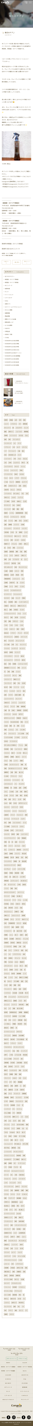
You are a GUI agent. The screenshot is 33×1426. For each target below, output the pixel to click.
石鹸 (5, 710)
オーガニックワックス (19, 1047)
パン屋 (6, 482)
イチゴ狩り (17, 737)
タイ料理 (26, 1097)
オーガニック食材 (8, 1279)
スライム (13, 1194)
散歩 (18, 629)
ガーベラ (6, 1174)
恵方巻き (13, 942)
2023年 (23, 683)
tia (26, 1128)
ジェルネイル (16, 462)
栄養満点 (19, 1271)
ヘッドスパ (12, 691)
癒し (5, 602)
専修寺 (13, 834)
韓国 (16, 1074)
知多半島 (14, 563)
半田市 (5, 764)
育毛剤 (17, 575)
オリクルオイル (22, 1240)
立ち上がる (6, 1128)
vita (23, 1128)
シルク (25, 532)
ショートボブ (19, 431)
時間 (10, 822)
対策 (5, 1120)
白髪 (20, 485)
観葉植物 (17, 1190)
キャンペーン (23, 644)
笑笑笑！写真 (8, 334)
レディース (6, 1264)
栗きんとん (13, 605)
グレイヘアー (19, 698)
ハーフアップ (7, 1109)
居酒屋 (11, 853)
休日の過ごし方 (12, 455)
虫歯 (13, 927)
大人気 (24, 501)
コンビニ (15, 1178)
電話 (27, 1190)
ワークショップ (15, 818)
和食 (22, 764)
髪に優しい (6, 1206)
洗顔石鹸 (20, 1020)
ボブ (20, 424)
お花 (20, 1078)
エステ (14, 1120)
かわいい (10, 981)
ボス (23, 578)
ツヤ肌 (11, 1054)
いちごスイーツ (7, 679)
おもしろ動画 (7, 1113)
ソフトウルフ (7, 993)
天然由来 (13, 1267)
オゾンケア (6, 1283)
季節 (12, 1140)
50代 (12, 1264)
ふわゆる (23, 540)
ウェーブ (12, 482)
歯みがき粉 (19, 931)
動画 (27, 1004)
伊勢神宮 (19, 710)
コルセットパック (16, 915)
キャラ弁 (25, 1070)
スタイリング (15, 807)
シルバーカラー (24, 834)
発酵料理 (18, 1275)
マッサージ (14, 1004)
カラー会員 (6, 644)
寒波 (11, 687)
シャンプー (24, 528)
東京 (10, 803)
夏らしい (25, 753)
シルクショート (16, 578)
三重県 (24, 787)
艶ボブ (13, 753)
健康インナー (16, 1116)
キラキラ (6, 1190)
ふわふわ (15, 714)
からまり (6, 1236)
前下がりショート (23, 803)
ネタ (14, 1113)
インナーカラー (7, 458)
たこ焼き (6, 776)
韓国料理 (6, 575)
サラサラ (11, 695)
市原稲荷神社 (7, 578)
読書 (13, 671)
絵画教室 (6, 857)
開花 (11, 985)
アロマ (19, 458)
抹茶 (5, 923)
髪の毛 (22, 656)
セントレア (17, 652)
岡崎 (5, 799)
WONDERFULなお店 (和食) (12, 340)
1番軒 (22, 1190)
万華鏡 (5, 586)
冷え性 (21, 1248)
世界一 (5, 1054)
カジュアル (6, 834)
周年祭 (24, 884)
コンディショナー (15, 880)
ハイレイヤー (7, 1051)
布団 (10, 664)
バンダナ (22, 586)
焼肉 (5, 1066)
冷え (16, 1209)
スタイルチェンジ (8, 784)
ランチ (19, 455)
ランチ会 (19, 753)
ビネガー (22, 826)
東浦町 (5, 873)
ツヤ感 (5, 1209)
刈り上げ (26, 633)
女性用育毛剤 (22, 1233)
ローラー (14, 1252)
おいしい (13, 489)
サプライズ (17, 660)
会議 (5, 907)
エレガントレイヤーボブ (9, 865)
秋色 (16, 567)
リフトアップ (7, 1016)
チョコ (19, 613)
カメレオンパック (13, 1240)
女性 (16, 420)
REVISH (6, 741)
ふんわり (14, 497)
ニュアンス (20, 497)
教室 (18, 706)
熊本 (16, 888)
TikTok (6, 1132)
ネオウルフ (15, 621)
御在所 (19, 865)
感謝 (5, 1093)
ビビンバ (19, 923)
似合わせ (17, 555)
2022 (27, 493)
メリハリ (15, 811)
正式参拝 (25, 710)
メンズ (22, 725)
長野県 (10, 1163)
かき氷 (12, 532)
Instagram (12, 1132)
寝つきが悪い (20, 1008)
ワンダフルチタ (13, 1070)
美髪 (5, 768)
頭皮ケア (21, 1217)
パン (16, 784)
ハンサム (12, 513)
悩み (5, 1310)
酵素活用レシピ (9, 322)
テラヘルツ (6, 1252)
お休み (12, 904)
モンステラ (21, 784)
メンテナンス (7, 714)
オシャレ (15, 675)
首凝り (21, 935)
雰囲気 (5, 1314)
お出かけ (7, 328)
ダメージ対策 (7, 1295)
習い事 (12, 857)
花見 (5, 1020)
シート (24, 973)
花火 (23, 493)
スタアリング (7, 1256)
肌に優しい (21, 1209)
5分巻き (18, 505)
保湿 (22, 950)
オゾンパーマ (17, 253)
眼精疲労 (26, 1012)
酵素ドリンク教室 (23, 977)
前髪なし (19, 501)
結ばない (18, 756)
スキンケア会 (7, 1116)
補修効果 (14, 1147)
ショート (6, 424)
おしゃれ (24, 958)
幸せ (5, 822)
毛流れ (24, 485)
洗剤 (12, 540)
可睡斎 (14, 1024)
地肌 (5, 977)
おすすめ (21, 435)
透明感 (12, 756)
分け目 (19, 1298)
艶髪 (5, 431)
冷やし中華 (25, 1144)
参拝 (22, 575)
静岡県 (15, 1000)
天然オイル (6, 1202)
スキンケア (6, 927)
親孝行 (12, 1097)
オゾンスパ (6, 1171)
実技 (26, 513)
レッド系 (25, 900)
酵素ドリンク (17, 679)
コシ (10, 954)
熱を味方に (21, 1302)
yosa (10, 1120)
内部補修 (6, 1267)
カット (7, 291)
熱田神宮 (19, 1155)
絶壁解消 (18, 482)
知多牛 (21, 1244)
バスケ (20, 1000)
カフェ (5, 555)
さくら (26, 722)
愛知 (14, 1229)
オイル (12, 919)
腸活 (18, 509)
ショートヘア (7, 675)
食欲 (14, 1271)
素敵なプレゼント (22, 605)
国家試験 (12, 551)
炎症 (21, 969)
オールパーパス (11, 884)
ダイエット (6, 973)
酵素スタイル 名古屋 (10, 319)
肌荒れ (15, 989)
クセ (17, 729)
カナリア (17, 1066)
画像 (5, 1163)
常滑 (22, 571)
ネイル (10, 1093)
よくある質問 (8, 325)
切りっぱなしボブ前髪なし (10, 745)
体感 (24, 1229)
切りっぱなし (16, 493)
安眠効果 (15, 1035)
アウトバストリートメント (10, 1260)
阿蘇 (12, 888)
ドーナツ (18, 919)
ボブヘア (25, 536)
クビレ (5, 791)
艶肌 (27, 1124)
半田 (11, 760)
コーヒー (6, 1225)
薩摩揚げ (6, 772)
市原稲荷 (24, 838)
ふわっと (6, 706)
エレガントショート (14, 764)
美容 (26, 1101)
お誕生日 (22, 1089)
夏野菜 (20, 532)
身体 (24, 954)
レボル (5, 1182)
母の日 (25, 1062)
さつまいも (24, 1194)
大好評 (24, 989)
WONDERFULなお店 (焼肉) (12, 359)
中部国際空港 (12, 923)
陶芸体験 (17, 873)
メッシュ (23, 466)
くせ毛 (20, 1260)
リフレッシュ (7, 1287)
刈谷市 (12, 575)
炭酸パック (6, 915)
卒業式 (23, 598)
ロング (18, 447)
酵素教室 (26, 431)
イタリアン (25, 849)
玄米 (22, 857)
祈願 (24, 1155)
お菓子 (22, 629)
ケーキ (14, 900)
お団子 (20, 544)
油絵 (16, 842)
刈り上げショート (8, 636)
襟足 (22, 722)
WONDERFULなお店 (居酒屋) (12, 356)
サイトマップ (25, 1399)
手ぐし (14, 799)
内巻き (16, 474)
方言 (26, 981)
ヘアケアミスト (19, 1264)
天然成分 (16, 609)
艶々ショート (18, 536)
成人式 (5, 687)
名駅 (21, 791)
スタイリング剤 (21, 869)
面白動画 (19, 1198)
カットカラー (19, 1097)
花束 (5, 621)
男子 (25, 1000)
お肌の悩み (21, 1174)
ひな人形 (19, 1213)
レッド (22, 687)
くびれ (21, 621)
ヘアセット (13, 1043)
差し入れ (21, 772)
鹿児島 (25, 768)
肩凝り (18, 1236)
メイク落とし (7, 1024)
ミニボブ (22, 582)
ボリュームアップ (20, 640)
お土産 (5, 795)
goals (21, 1202)
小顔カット (23, 555)
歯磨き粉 (11, 1089)
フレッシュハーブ (8, 1144)
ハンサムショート (15, 516)
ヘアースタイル (7, 493)
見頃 (19, 985)
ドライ (19, 1182)
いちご (14, 1020)
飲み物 (13, 973)
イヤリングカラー (8, 656)
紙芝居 (24, 923)
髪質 (15, 1306)
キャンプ (18, 598)
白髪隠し (11, 958)
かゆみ (16, 969)
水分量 (22, 1279)
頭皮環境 (15, 1295)
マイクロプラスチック (16, 590)
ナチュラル (14, 544)
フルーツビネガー (17, 822)
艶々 (5, 640)
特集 (5, 962)
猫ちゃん (24, 1159)
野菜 (26, 857)
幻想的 (15, 1136)
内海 (19, 563)
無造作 (5, 513)
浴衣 (5, 520)
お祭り (12, 830)
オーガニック (7, 505)
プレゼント (6, 753)
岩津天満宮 (21, 1221)
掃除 (16, 1221)
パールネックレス (8, 1221)
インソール (16, 687)
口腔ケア (13, 1236)
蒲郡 (17, 551)
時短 (18, 1051)
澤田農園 (20, 1082)
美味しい (26, 544)
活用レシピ (15, 877)
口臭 (25, 931)
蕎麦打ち (6, 1086)
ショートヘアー (14, 470)
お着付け (17, 911)
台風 (13, 598)
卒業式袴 (19, 718)
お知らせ (18, 904)
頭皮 (14, 547)
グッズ (18, 1194)
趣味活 (17, 857)
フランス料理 (21, 733)
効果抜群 (6, 919)
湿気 (12, 1225)
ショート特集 (22, 1016)
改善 (10, 799)
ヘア (5, 451)
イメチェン (11, 729)
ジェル (18, 1105)
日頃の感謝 (19, 1062)
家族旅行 (12, 1101)
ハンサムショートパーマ (9, 613)
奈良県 (15, 861)
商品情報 (11, 255)
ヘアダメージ (12, 849)
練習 (18, 834)
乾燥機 (14, 664)
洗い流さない (24, 880)
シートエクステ (7, 946)
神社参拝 (11, 907)
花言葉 (10, 1167)
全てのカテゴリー (10, 276)
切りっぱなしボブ (8, 567)
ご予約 (18, 884)
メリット (24, 667)
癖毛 (21, 795)
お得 (13, 644)
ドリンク (13, 706)
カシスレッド (7, 900)
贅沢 (12, 617)
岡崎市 (16, 1086)
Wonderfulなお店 (15, 722)
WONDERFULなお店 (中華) (12, 347)
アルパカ (16, 1167)
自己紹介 (11, 1066)
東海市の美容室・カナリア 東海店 (12, 244)
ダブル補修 (16, 981)
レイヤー (16, 760)
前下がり (21, 714)
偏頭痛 (20, 1012)
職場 (5, 1240)
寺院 (24, 799)
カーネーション (21, 1163)
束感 (26, 1267)
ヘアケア (17, 478)
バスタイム (6, 1302)
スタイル (12, 1314)
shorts (16, 962)
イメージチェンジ (8, 536)
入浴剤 (5, 571)
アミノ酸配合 (16, 1159)
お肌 (16, 1174)
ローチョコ (6, 818)
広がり (22, 1206)
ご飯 (19, 451)
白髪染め (17, 636)
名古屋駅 (12, 938)
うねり (23, 845)
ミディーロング (19, 830)
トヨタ (5, 985)
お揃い (13, 710)
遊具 (16, 772)
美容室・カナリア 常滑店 (11, 282)
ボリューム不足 (21, 1256)
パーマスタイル (13, 741)
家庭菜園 (6, 1097)
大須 (17, 791)
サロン (26, 435)
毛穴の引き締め (20, 1124)
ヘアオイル (16, 950)
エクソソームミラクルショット (13, 307)
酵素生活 (19, 942)
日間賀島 (24, 1093)
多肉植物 (11, 602)
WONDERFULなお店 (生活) (12, 362)
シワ (22, 1116)
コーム (11, 935)
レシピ (14, 869)
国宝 (11, 725)
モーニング (6, 896)
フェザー (23, 818)
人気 (14, 447)
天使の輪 (6, 532)
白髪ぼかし (6, 1244)
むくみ (16, 965)
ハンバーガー (15, 1244)
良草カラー (23, 253)
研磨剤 (5, 935)
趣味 (26, 935)
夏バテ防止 (6, 1147)
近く (15, 1163)
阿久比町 (24, 853)
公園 (12, 772)
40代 (20, 420)
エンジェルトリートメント (18, 1171)
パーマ (19, 443)
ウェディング (12, 1198)
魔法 (16, 602)
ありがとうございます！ (9, 892)
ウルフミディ (7, 811)
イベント (6, 888)
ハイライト (16, 524)
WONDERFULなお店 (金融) (12, 365)
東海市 (5, 420)
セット (13, 1128)
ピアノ (11, 1209)
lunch (5, 803)
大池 (10, 1020)
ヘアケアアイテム (17, 954)
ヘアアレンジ (7, 447)
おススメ (17, 466)
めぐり (5, 969)
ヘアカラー (13, 633)
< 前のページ (6, 262)
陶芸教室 (6, 787)
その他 (7, 337)
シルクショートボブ (22, 664)
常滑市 (5, 435)
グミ (14, 1109)
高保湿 (13, 1206)
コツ (15, 443)
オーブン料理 (22, 1136)
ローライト (22, 648)
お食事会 (6, 756)
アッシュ (21, 745)
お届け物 (6, 489)
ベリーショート (12, 451)
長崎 (22, 981)
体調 (24, 1271)
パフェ (19, 900)
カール (11, 586)
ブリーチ (17, 656)
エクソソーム (21, 892)
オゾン (5, 691)
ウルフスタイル (19, 1101)
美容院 (18, 1128)
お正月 (15, 803)
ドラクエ (6, 1194)
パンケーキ (24, 737)
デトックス (6, 1124)
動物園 (10, 524)
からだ (16, 907)
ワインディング (7, 443)
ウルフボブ (11, 640)
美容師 (11, 969)
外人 (5, 849)
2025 (22, 927)
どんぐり (6, 590)
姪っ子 (23, 1132)
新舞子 (12, 1027)
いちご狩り (22, 729)
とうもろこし (22, 1287)
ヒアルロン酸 (18, 1054)
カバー (10, 950)
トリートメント (9, 295)
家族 (20, 1070)
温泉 (20, 787)
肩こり (16, 935)
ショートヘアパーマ (8, 698)
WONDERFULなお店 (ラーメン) (13, 353)
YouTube (11, 962)
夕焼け (5, 877)
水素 (12, 1248)
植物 (5, 729)
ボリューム (17, 958)
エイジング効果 (7, 1058)
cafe (10, 559)
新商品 (15, 946)
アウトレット (14, 776)
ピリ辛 (5, 1101)
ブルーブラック (7, 683)
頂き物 (16, 617)
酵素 (22, 509)
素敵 (26, 745)
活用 (20, 989)
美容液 (11, 571)
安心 (19, 1306)
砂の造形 (13, 1062)
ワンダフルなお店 (8, 737)
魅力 (23, 451)
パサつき (12, 795)
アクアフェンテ (18, 1291)
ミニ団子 (6, 1248)
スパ (10, 1008)
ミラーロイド (8, 298)
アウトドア (16, 1058)
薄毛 (18, 1206)
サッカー (6, 1140)
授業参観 (6, 1062)
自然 (24, 1086)
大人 (17, 644)
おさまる (22, 474)
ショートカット (18, 749)
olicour (24, 1198)
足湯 (24, 1120)
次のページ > (27, 262)
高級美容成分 (15, 1202)
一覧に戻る (16, 262)
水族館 (5, 582)
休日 (5, 455)
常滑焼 (11, 873)
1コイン (24, 1236)
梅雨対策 (19, 1113)
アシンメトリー (7, 989)
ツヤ (23, 1306)
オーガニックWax (8, 1291)
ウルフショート (22, 811)
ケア (26, 1310)
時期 (15, 985)
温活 (19, 1120)
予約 (25, 1024)
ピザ (11, 1082)
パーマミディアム (8, 474)
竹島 (21, 551)
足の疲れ (19, 1229)
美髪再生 (6, 942)
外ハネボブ (6, 598)
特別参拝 (20, 1024)
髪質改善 (7, 288)
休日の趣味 (21, 1035)
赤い (12, 1174)
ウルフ (5, 478)
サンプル (6, 1105)
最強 (16, 520)
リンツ (24, 613)
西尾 (25, 551)
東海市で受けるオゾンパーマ (11, 249)
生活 (14, 1051)
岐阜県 (11, 652)
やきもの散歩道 (20, 1039)
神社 (10, 439)
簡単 (5, 485)
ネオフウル (19, 1031)
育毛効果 (25, 1054)
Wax (14, 505)
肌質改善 (23, 706)
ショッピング (22, 702)
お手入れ (19, 489)
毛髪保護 (13, 1105)
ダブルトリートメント (9, 1155)
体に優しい (19, 896)
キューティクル (7, 1306)
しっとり (11, 977)
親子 (15, 1082)
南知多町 (19, 849)
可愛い (21, 470)
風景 (20, 1074)
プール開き (6, 501)
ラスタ (24, 1078)
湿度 (5, 524)
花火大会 (23, 516)
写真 (12, 1190)
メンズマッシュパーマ (23, 997)
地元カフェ (6, 497)
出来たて (18, 1186)
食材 (5, 958)
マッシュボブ (13, 1182)
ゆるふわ (25, 458)
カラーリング (24, 636)
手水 (19, 683)
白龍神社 (6, 815)
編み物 (5, 938)
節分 (24, 691)
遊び (22, 1058)
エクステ (25, 942)
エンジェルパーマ (8, 660)
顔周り (25, 791)
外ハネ (11, 478)
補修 (5, 1198)
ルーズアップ (15, 648)
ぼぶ (5, 1008)
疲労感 (5, 1012)
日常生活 (7, 331)
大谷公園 (15, 993)
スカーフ (19, 691)
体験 (12, 1086)
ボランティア (7, 1229)
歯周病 (17, 927)
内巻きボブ (6, 702)
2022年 (13, 501)
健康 (11, 609)
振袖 (22, 911)
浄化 (5, 1089)
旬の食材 (15, 1287)
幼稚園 (11, 1074)
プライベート (7, 1078)
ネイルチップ (17, 1093)
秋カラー (6, 617)
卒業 (5, 997)
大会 (5, 462)
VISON (21, 807)
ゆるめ (9, 547)
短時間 (23, 915)
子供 (15, 458)
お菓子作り (12, 582)
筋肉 (26, 965)
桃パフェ (17, 1279)
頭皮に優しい (7, 1271)
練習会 (25, 749)
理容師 (5, 551)
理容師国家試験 (19, 513)
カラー (25, 559)
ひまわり (15, 1078)
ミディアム (24, 447)
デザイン (11, 1310)
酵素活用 (6, 880)
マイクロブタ (16, 559)
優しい (5, 609)
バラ (5, 1167)
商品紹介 (22, 962)
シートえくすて (7, 1151)
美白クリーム (25, 919)
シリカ (16, 1248)
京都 (18, 725)
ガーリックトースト (8, 1186)
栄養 (22, 873)
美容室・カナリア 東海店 (7, 253)
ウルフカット (20, 815)
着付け (5, 1070)
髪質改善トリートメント (9, 667)
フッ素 (16, 1089)
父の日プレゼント (13, 485)
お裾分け (6, 605)
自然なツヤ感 (20, 1267)
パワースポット (16, 439)
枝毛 (26, 950)
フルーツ (11, 845)
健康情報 (7, 313)
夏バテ (16, 1140)
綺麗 (10, 621)
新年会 (23, 904)
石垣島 (15, 787)
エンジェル (17, 845)
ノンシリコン (20, 547)
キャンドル (24, 1186)
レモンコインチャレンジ (20, 1225)
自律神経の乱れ (13, 1012)
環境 (5, 842)
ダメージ (21, 1310)
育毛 (20, 1295)
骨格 (5, 950)
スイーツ (24, 756)
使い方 (26, 993)
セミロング (6, 563)
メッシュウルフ (12, 997)
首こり (21, 965)
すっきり (22, 609)
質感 (19, 667)
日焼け (10, 1136)
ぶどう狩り (22, 877)
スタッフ (17, 571)
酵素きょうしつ (7, 1000)
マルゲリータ (15, 826)
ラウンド (13, 815)
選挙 (5, 695)
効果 (12, 749)
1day (16, 977)
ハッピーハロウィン (23, 602)
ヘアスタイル (14, 424)
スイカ (11, 555)
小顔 (20, 946)
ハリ (5, 954)
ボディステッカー (8, 965)
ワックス (11, 520)
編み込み (6, 633)
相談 (16, 1310)
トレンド (26, 427)
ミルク (15, 1233)
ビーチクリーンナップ (9, 1031)
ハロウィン (12, 629)
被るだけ (6, 1039)
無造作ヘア (6, 544)
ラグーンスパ (7, 1035)
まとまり (17, 540)
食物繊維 (19, 973)
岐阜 (5, 439)
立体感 (22, 524)
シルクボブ (22, 617)
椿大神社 (13, 1039)
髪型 (24, 420)
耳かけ (23, 462)
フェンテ (20, 1252)
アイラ (5, 1082)
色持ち (5, 1275)
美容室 (11, 420)
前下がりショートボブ (9, 718)
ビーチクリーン (7, 594)
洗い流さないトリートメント (15, 768)
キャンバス (21, 842)
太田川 (5, 853)
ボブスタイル (7, 780)
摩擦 (26, 815)
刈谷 (19, 838)
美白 (25, 1020)
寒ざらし (6, 1298)
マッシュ (6, 470)
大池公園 (6, 830)
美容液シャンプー (8, 1217)
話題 (5, 559)
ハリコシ (18, 671)
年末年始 (6, 904)
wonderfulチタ (7, 1159)
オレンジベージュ (23, 567)
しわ (5, 1136)
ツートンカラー (16, 780)
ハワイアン (17, 853)
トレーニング (7, 509)
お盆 (19, 1147)
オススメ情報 (5, 255)
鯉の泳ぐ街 (13, 1298)
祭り (5, 733)
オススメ (6, 516)
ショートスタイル (8, 466)
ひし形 (19, 799)
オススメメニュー (8, 911)
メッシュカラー (7, 528)
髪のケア (6, 1043)
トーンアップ (24, 1051)
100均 (10, 462)
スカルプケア (19, 427)
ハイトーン (14, 702)
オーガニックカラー (18, 1151)
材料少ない (18, 938)
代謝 (9, 671)
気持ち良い (21, 1004)
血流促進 (15, 1016)
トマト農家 (6, 826)
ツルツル (6, 722)
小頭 (24, 946)
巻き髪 (25, 795)
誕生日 (23, 660)
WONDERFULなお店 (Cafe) (12, 350)
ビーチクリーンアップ (9, 1213)
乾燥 (17, 795)
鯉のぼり (6, 1027)
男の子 (5, 1074)
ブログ (22, 1066)
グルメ (5, 760)
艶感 (14, 509)
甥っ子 (18, 1132)
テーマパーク (17, 528)
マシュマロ (25, 938)
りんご (20, 776)
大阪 (27, 733)
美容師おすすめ (7, 1233)
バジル (21, 1140)
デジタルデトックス (16, 1283)
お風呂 (13, 896)
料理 (21, 907)
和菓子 (21, 760)
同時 (15, 683)
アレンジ (20, 633)
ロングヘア (24, 482)
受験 (16, 1217)
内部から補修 (18, 695)
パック (13, 1124)
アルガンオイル (7, 1047)
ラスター (20, 1043)
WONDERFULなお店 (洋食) (12, 343)
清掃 (20, 675)
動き (5, 664)
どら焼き (12, 791)
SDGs (6, 301)
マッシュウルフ (7, 861)
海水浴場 (24, 861)
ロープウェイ (7, 869)
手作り (16, 586)
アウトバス (23, 478)
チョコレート (7, 1178)
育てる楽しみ (18, 1144)
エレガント (6, 807)
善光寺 (5, 652)
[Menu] (30, 2)
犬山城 (5, 725)
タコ (24, 1298)
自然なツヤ (14, 1302)
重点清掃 (6, 749)
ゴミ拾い (26, 520)
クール (24, 822)
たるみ (26, 1116)
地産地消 (12, 1275)
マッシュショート (18, 594)
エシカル (6, 540)
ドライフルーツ (12, 733)
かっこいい (6, 1004)
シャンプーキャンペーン (9, 838)
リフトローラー (7, 931)
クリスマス (6, 648)
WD (5, 884)
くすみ (14, 1256)
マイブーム (19, 1109)
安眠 (14, 1008)
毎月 (5, 845)
